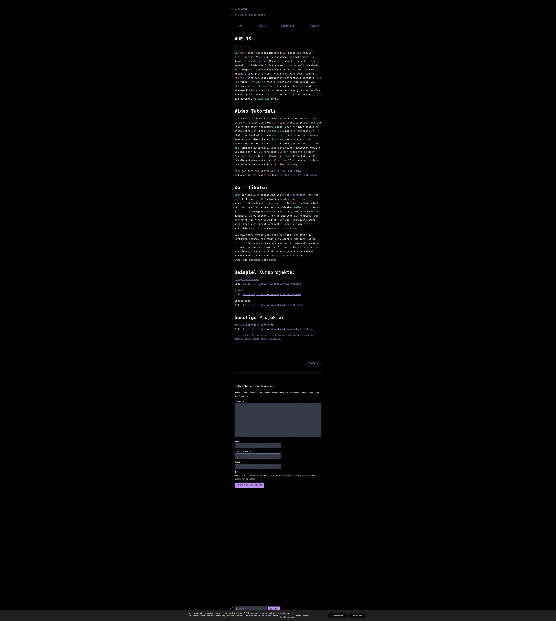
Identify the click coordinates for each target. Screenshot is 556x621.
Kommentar (241, 401)
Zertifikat (298, 195)
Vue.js (262, 26)
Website (239, 462)
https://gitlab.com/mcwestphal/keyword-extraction (278, 329)
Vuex (243, 78)
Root (240, 26)
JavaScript (261, 335)
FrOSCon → (314, 363)
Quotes (239, 290)
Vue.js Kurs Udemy (286, 171)
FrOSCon (314, 26)
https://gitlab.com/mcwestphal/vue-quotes (272, 294)
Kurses (257, 61)
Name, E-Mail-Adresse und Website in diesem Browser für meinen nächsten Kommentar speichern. (275, 477)
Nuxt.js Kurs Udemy (301, 175)
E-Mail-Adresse (244, 452)
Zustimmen (337, 616)
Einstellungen (287, 617)
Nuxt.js (273, 86)
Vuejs (264, 339)
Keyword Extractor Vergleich (254, 325)
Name (238, 441)
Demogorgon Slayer (247, 279)
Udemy (256, 339)
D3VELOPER (241, 9)
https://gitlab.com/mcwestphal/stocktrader (273, 305)
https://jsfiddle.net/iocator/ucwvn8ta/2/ (272, 284)
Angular (296, 335)
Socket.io (287, 26)
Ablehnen (357, 616)
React (248, 339)
